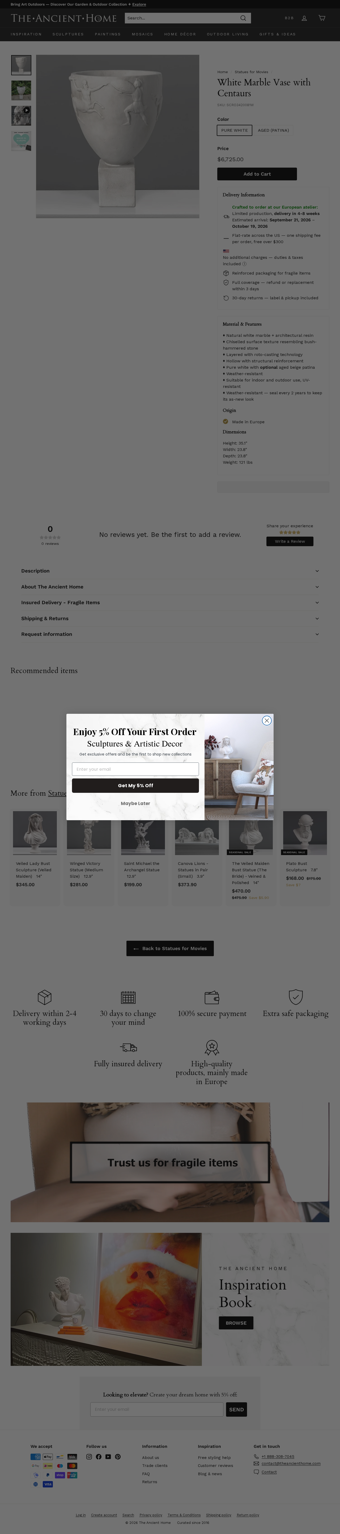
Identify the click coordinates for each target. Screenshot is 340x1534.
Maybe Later (135, 803)
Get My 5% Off (135, 785)
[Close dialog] (266, 720)
